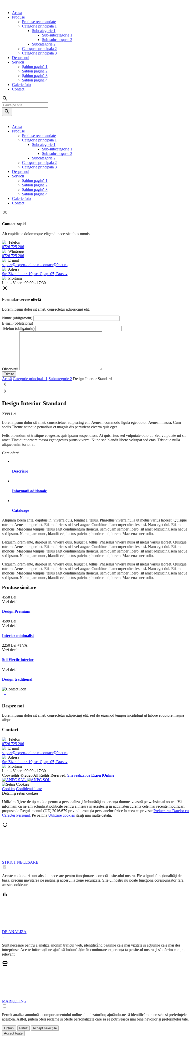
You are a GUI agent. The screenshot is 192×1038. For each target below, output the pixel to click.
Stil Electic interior (18, 659)
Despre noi (20, 57)
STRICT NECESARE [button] (20, 862)
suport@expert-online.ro (22, 265)
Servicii (18, 62)
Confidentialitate (29, 789)
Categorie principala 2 (39, 48)
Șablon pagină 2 (35, 71)
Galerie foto (21, 84)
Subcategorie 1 (44, 30)
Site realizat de (90, 775)
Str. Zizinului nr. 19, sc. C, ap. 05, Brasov (35, 274)
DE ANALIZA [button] (14, 932)
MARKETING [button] (14, 1001)
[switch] (4, 867)
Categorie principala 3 (39, 53)
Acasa (17, 12)
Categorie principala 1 (39, 26)
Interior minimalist (18, 635)
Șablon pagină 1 (35, 66)
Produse (18, 17)
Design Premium (16, 611)
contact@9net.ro (55, 265)
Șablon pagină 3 (35, 75)
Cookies (8, 789)
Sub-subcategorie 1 (57, 35)
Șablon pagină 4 (35, 80)
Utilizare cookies (61, 815)
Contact (18, 89)
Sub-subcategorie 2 (57, 39)
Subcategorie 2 (44, 44)
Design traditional (17, 679)
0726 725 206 (13, 247)
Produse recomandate (39, 21)
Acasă (7, 379)
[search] (7, 112)
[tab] (101, 471)
